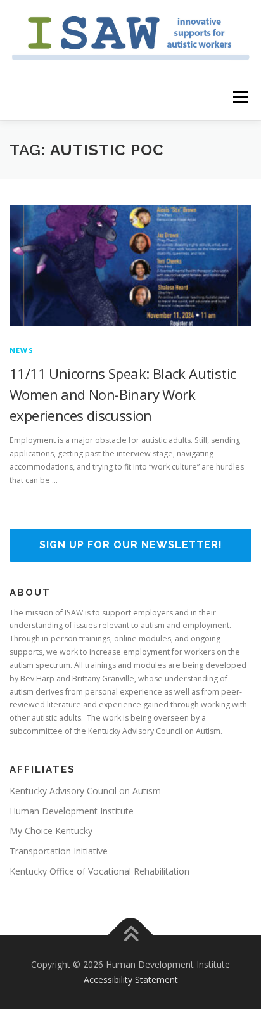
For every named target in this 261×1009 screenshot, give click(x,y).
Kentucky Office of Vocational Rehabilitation (99, 871)
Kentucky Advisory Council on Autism (85, 791)
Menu (239, 96)
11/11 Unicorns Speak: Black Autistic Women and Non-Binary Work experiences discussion (123, 394)
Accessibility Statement (131, 980)
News (22, 350)
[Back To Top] (130, 935)
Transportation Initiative (59, 851)
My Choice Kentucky (51, 831)
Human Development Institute (72, 811)
